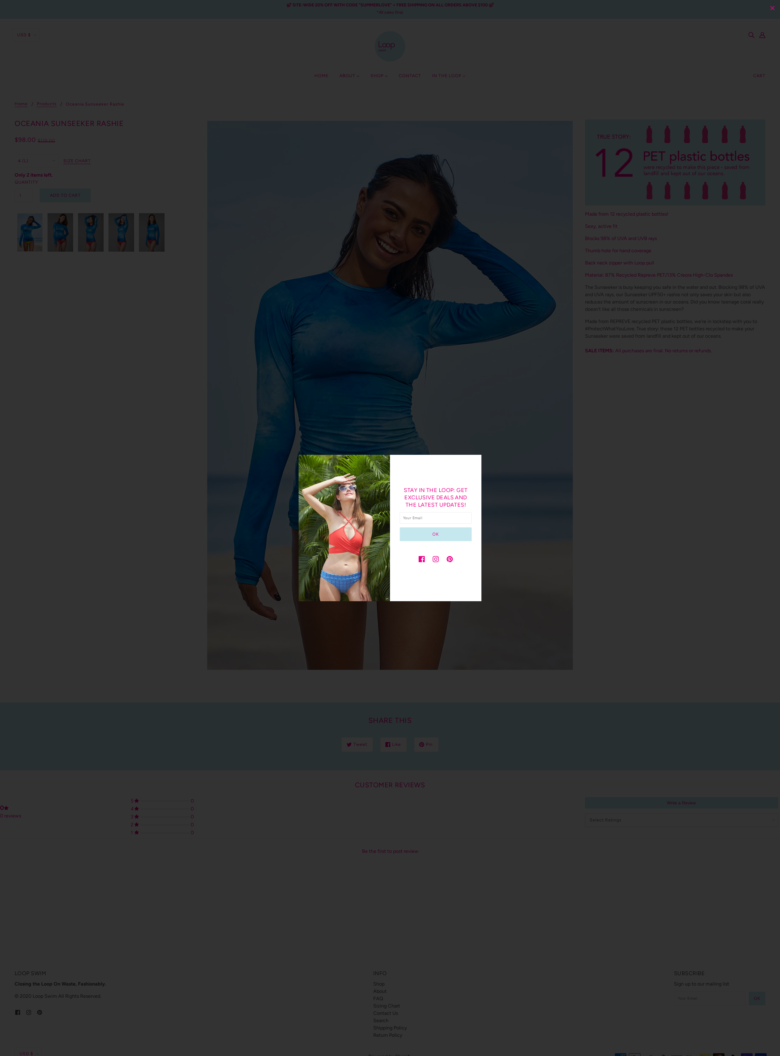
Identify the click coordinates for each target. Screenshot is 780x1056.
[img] (421, 559)
